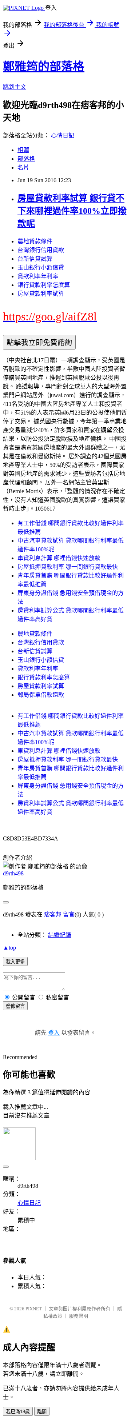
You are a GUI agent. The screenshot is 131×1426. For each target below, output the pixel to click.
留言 (69, 914)
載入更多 (15, 961)
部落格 (26, 159)
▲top (9, 947)
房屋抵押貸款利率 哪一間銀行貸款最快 (67, 567)
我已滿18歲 (18, 1411)
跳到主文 (14, 87)
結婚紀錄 (59, 935)
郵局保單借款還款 (40, 695)
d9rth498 (13, 873)
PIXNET (33, 1308)
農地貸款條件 (34, 241)
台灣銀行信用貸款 (40, 250)
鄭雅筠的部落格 (43, 66)
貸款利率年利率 (37, 276)
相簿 (23, 150)
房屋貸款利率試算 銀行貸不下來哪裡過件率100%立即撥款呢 (72, 210)
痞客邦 (52, 914)
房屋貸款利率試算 (40, 294)
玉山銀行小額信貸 (40, 267)
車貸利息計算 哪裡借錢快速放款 (58, 558)
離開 (42, 1411)
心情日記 (62, 135)
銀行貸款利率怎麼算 (43, 285)
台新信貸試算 (34, 259)
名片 (23, 167)
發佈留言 (15, 1006)
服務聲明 (78, 1316)
